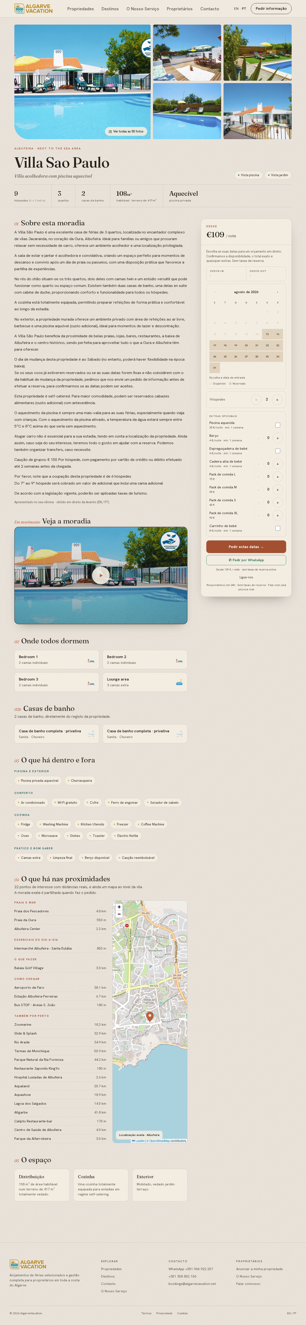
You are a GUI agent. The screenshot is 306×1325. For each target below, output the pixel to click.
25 (225, 356)
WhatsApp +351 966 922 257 (191, 1269)
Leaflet (139, 1141)
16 (277, 334)
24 (214, 356)
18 (225, 345)
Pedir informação (271, 8)
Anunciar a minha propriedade (259, 1269)
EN (236, 8)
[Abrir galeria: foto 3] (258, 53)
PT (244, 8)
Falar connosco (248, 1284)
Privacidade (164, 1313)
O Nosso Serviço (142, 8)
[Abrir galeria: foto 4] (187, 111)
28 (256, 356)
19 (235, 345)
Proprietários (180, 8)
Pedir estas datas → (246, 546)
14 (256, 334)
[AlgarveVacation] (33, 8)
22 (267, 345)
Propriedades (80, 8)
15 (267, 334)
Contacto (209, 8)
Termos (147, 1313)
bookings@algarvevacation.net (192, 1284)
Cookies (182, 1313)
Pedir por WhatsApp (246, 560)
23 (277, 345)
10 (214, 334)
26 (235, 356)
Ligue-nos (246, 577)
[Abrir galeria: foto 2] (187, 53)
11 (225, 334)
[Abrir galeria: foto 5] (258, 111)
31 (214, 368)
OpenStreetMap (159, 1141)
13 (246, 334)
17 (214, 345)
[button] (149, 1017)
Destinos (110, 8)
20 (246, 345)
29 (267, 356)
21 (256, 345)
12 (235, 334)
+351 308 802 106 (182, 1276)
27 (246, 356)
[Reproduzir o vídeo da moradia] (101, 575)
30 (277, 356)
